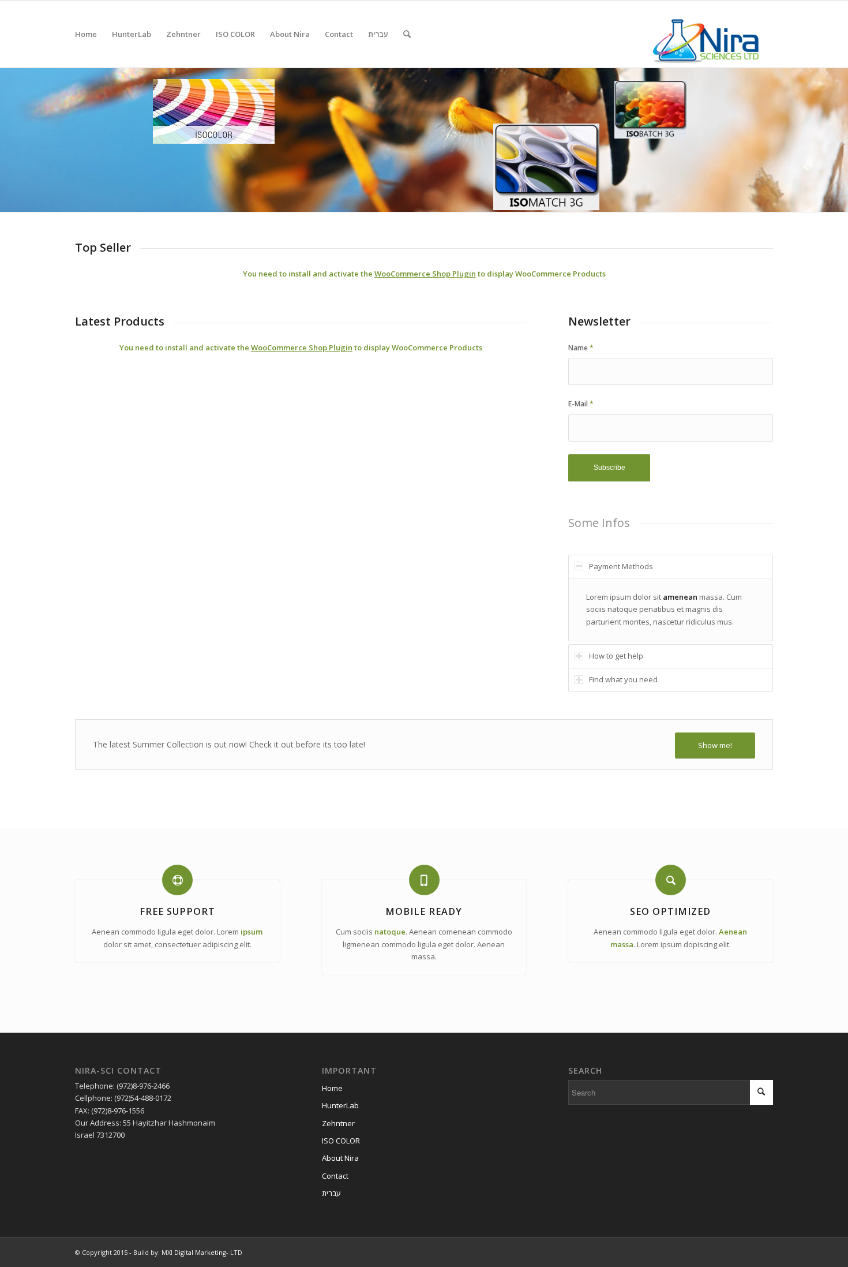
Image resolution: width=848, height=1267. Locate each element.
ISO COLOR (341, 1140)
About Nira (340, 1158)
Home (332, 1088)
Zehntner (338, 1123)
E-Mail (581, 404)
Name (581, 348)
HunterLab (340, 1105)
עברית (331, 1193)
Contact (335, 1176)
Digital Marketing (200, 1252)
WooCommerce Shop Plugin (425, 273)
